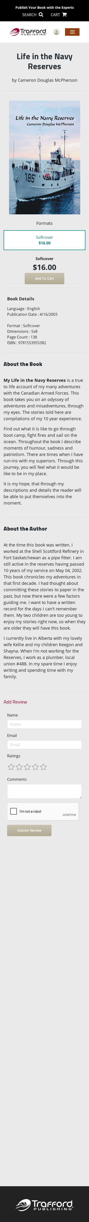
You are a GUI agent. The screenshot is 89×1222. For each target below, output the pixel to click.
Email (12, 735)
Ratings (13, 755)
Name (12, 715)
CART (56, 14)
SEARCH (29, 14)
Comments (17, 779)
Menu (72, 32)
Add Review (15, 702)
